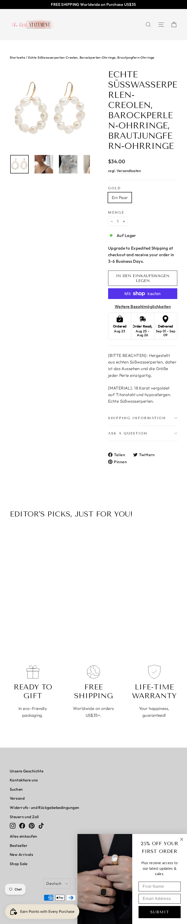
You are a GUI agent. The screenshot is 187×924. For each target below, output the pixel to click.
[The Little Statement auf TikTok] (41, 825)
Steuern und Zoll (24, 816)
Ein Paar (120, 197)
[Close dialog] (182, 839)
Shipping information (137, 418)
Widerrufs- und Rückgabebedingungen (44, 807)
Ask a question (128, 433)
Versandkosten (129, 171)
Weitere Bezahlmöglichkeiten (143, 306)
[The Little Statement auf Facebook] (22, 825)
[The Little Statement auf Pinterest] (32, 825)
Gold (114, 188)
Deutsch (53, 883)
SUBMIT (159, 912)
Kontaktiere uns (24, 780)
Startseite (17, 57)
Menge (116, 212)
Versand (17, 798)
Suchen (16, 789)
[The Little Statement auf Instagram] (13, 825)
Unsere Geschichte (26, 771)
